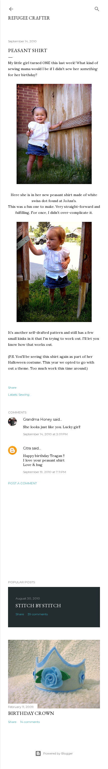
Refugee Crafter (29, 18)
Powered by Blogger (58, 753)
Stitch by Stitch (38, 605)
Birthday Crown (31, 713)
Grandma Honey (37, 419)
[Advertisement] (54, 533)
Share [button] (12, 387)
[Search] (97, 8)
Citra (27, 448)
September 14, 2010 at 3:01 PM (45, 434)
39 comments (38, 614)
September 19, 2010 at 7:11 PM (44, 472)
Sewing (24, 394)
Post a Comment (22, 483)
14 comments (30, 722)
